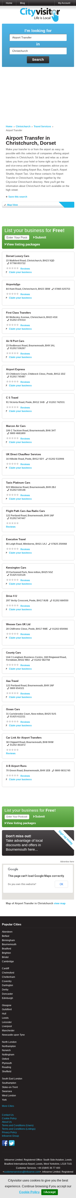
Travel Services (42, 126)
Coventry (6, 981)
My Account (64, 3)
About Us (7, 1122)
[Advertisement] (38, 93)
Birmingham (8, 940)
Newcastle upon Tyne (13, 1034)
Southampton (9, 1083)
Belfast (5, 936)
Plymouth (7, 1063)
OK (61, 884)
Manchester (8, 1030)
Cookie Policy (29, 1192)
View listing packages (23, 244)
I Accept (50, 1192)
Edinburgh (7, 998)
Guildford (7, 1009)
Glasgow (6, 1005)
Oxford (5, 1059)
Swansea (7, 1091)
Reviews (25, 268)
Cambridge (8, 961)
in (38, 44)
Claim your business (20, 272)
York (4, 1099)
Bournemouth (9, 944)
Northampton (9, 1046)
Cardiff (5, 968)
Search (38, 60)
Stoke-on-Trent (10, 1087)
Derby (5, 989)
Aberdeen (7, 931)
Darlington (7, 985)
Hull (4, 1013)
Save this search (17, 196)
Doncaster (7, 994)
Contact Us (8, 1115)
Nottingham (8, 1054)
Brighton (6, 953)
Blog (22, 3)
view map (59, 903)
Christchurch (23, 126)
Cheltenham (8, 977)
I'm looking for (38, 31)
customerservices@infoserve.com (22, 1171)
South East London (12, 1078)
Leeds (5, 1018)
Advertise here (67, 861)
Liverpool (7, 1026)
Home (9, 3)
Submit (40, 237)
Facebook (5, 1143)
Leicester (7, 1022)
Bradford (6, 948)
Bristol (5, 957)
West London (9, 1095)
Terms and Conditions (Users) (18, 1125)
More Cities (8, 1106)
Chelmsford (8, 972)
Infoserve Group (10, 1136)
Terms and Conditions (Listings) (18, 1129)
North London (9, 1042)
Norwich (6, 1050)
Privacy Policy (9, 1132)
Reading (6, 1067)
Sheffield (6, 1071)
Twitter (12, 1143)
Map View (12, 205)
